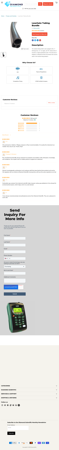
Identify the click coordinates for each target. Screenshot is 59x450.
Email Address (11, 425)
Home (2, 16)
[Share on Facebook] (33, 40)
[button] (35, 30)
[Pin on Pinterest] (40, 40)
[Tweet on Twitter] (35, 40)
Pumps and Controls (11, 16)
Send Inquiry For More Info (40, 34)
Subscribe (11, 433)
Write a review (51, 102)
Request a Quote (48, 4)
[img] (5, 139)
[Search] (40, 4)
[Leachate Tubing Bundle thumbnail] (3, 54)
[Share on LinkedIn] (38, 40)
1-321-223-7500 (32, 8)
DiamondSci (36, 28)
